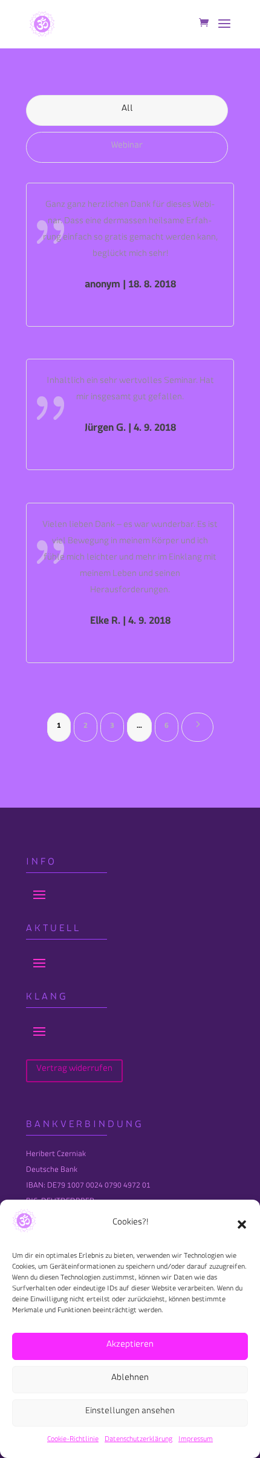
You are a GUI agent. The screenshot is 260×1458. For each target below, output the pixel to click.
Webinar (127, 147)
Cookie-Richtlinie (73, 1441)
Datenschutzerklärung (138, 1441)
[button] (242, 1224)
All (127, 110)
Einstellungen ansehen (130, 1413)
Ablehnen (130, 1379)
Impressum (195, 1441)
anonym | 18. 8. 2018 (130, 286)
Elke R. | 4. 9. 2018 (130, 622)
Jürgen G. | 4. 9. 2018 (130, 429)
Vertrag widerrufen (74, 1070)
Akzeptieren (130, 1346)
